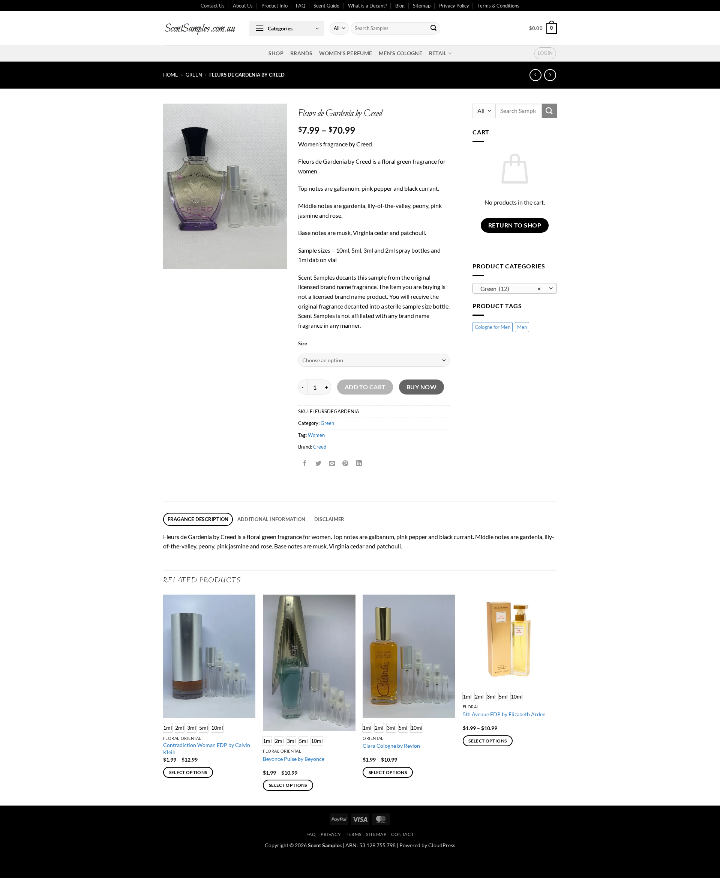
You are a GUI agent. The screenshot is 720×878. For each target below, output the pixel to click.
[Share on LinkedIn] (359, 464)
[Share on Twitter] (318, 464)
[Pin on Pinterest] (345, 464)
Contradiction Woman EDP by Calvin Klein (206, 748)
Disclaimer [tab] (329, 519)
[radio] (179, 727)
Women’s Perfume (345, 53)
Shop (276, 53)
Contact (402, 834)
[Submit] (433, 28)
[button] (286, 28)
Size (302, 343)
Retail (438, 53)
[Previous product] (550, 75)
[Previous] (163, 699)
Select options (188, 772)
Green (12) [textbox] (510, 288)
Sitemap (421, 6)
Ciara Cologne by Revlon (391, 745)
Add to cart (365, 387)
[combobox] (514, 288)
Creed (319, 447)
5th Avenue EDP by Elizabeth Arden (504, 714)
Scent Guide (326, 6)
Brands (301, 53)
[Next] (554, 699)
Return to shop (515, 225)
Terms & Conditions (498, 6)
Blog (400, 6)
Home (170, 75)
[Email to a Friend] (332, 464)
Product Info (274, 6)
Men (522, 327)
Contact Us (213, 6)
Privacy (331, 834)
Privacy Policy (454, 6)
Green (194, 75)
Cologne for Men (492, 327)
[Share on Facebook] (305, 464)
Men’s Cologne (400, 53)
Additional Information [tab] (271, 519)
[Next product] (535, 75)
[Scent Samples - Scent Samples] (200, 28)
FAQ (300, 6)
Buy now (421, 387)
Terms (354, 834)
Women (316, 435)
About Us (243, 6)
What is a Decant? (367, 6)
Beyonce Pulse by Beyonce (293, 759)
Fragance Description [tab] (198, 519)
